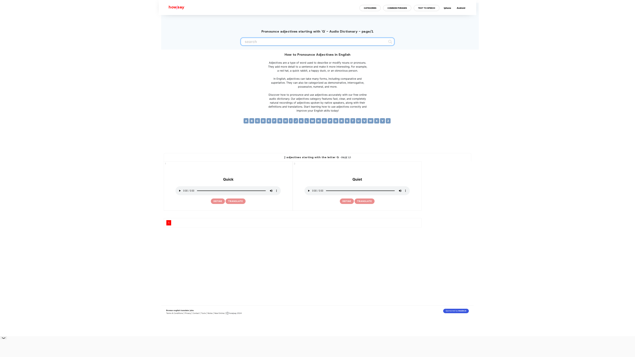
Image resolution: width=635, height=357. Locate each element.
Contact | (197, 313)
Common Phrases (397, 8)
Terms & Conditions (174, 313)
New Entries (219, 313)
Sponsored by (456, 311)
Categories (370, 8)
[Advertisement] (317, 139)
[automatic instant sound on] (462, 18)
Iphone (447, 8)
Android (461, 8)
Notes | (211, 313)
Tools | (204, 313)
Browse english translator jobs (180, 310)
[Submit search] (390, 41)
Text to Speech (426, 8)
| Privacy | (188, 313)
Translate (235, 201)
